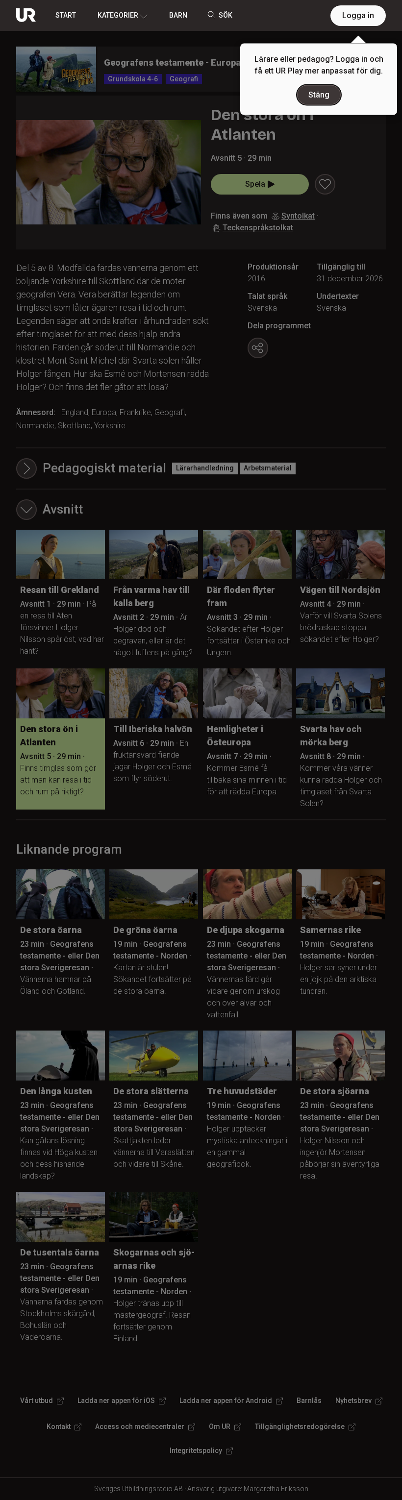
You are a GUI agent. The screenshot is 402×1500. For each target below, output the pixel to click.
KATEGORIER (118, 15)
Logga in (358, 15)
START (65, 15)
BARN (178, 15)
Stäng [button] (318, 94)
